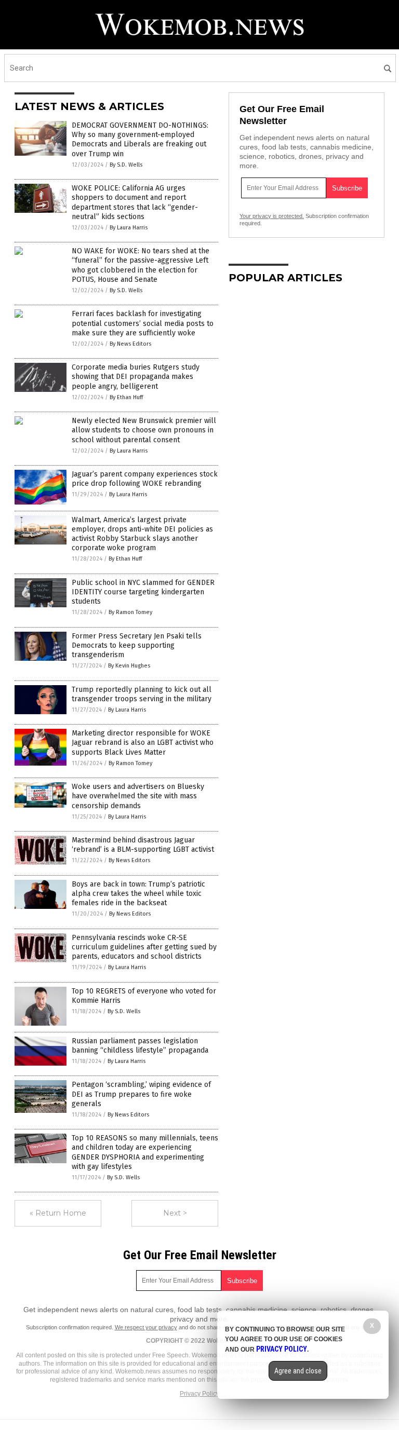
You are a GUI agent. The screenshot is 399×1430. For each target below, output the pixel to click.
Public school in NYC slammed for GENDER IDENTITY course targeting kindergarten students (143, 592)
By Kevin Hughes (129, 665)
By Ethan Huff (126, 397)
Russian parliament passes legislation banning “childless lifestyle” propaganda (140, 1046)
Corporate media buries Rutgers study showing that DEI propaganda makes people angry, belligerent (136, 376)
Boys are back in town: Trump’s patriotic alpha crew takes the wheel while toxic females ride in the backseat (138, 893)
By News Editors (130, 344)
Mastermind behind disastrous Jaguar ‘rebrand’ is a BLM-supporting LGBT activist (143, 845)
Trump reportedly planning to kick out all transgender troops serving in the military (141, 694)
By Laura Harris (129, 227)
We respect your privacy (146, 1327)
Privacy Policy (199, 1393)
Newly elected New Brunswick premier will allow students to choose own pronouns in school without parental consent (144, 430)
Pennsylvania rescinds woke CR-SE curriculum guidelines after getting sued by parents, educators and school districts (144, 947)
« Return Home (58, 1213)
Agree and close (298, 1371)
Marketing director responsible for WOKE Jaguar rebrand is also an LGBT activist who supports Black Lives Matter (143, 742)
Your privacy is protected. (272, 216)
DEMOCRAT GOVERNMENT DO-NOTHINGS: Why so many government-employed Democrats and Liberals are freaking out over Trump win (140, 139)
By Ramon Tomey (130, 612)
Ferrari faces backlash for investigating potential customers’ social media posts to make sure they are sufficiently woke (143, 323)
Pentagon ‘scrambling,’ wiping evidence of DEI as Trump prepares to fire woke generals (141, 1094)
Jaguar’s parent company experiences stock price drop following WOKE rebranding (145, 479)
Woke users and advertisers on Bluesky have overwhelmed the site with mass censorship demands (138, 796)
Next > (175, 1213)
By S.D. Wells (126, 164)
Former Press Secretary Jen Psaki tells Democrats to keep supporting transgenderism (137, 645)
